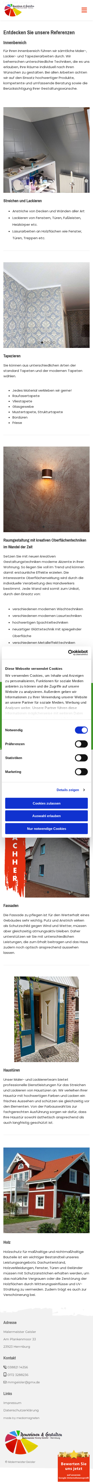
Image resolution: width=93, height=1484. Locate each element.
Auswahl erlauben (46, 816)
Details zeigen (68, 790)
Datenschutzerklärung (21, 1410)
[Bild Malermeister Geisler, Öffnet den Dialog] (46, 1190)
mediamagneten (28, 1418)
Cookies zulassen (46, 803)
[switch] (81, 743)
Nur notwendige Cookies (46, 828)
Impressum (12, 1403)
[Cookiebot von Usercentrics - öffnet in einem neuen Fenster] (68, 653)
